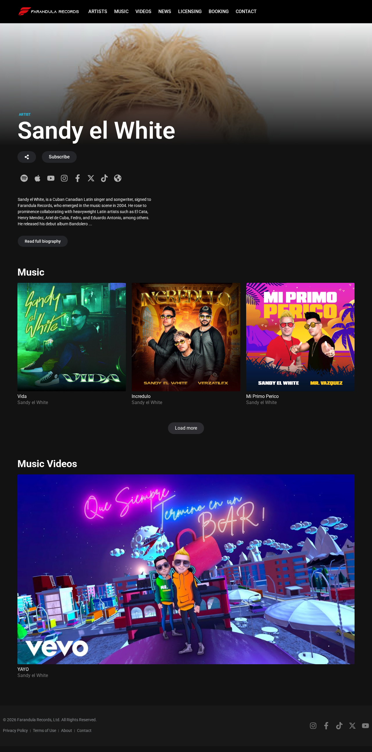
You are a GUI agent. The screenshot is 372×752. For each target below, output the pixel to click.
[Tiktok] (104, 178)
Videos (143, 11)
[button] (186, 428)
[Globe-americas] (117, 178)
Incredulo (141, 396)
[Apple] (37, 178)
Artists (97, 11)
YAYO (23, 669)
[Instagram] (64, 178)
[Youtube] (51, 178)
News (164, 11)
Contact (246, 11)
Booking (219, 11)
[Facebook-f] (77, 178)
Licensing (190, 11)
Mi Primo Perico (262, 396)
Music (121, 11)
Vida (22, 396)
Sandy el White (32, 402)
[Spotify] (24, 178)
